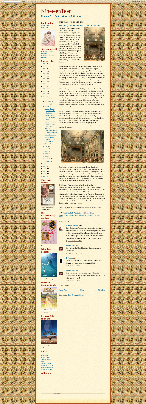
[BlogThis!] (85, 213)
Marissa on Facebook (47, 365)
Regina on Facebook (47, 367)
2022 (45, 74)
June (46, 149)
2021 (45, 76)
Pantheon (90, 215)
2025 (45, 66)
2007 (45, 176)
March (47, 156)
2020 (45, 79)
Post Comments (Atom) (76, 295)
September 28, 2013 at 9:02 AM (74, 241)
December (48, 99)
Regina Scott (45, 27)
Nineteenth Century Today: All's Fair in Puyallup (50, 139)
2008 (45, 174)
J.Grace (69, 258)
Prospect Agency (46, 363)
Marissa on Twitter (46, 369)
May (46, 151)
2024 (45, 69)
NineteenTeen (56, 11)
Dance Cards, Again (50, 135)
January (47, 161)
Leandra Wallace (72, 225)
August (47, 144)
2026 (45, 64)
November (48, 101)
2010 (45, 169)
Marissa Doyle (45, 25)
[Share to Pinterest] (93, 213)
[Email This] (82, 213)
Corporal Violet (49, 115)
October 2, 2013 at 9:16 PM (73, 281)
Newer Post (63, 290)
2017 (45, 86)
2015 (45, 91)
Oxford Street (82, 215)
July (46, 146)
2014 (45, 94)
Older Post (101, 290)
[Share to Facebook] (90, 213)
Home (82, 290)
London (66, 215)
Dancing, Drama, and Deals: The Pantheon (50, 111)
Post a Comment (65, 285)
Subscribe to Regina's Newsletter (47, 52)
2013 (45, 96)
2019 (45, 81)
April (47, 154)
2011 (45, 166)
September (48, 106)
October (47, 104)
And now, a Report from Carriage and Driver (50, 124)
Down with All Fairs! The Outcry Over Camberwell (51, 130)
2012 (45, 164)
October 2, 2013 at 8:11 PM (73, 266)
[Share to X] (88, 213)
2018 (45, 84)
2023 (45, 71)
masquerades (73, 215)
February (48, 159)
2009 (45, 171)
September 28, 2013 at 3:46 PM (74, 253)
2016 (45, 89)
